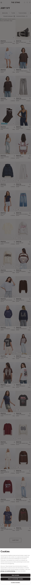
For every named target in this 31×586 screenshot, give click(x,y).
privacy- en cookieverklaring (8, 571)
